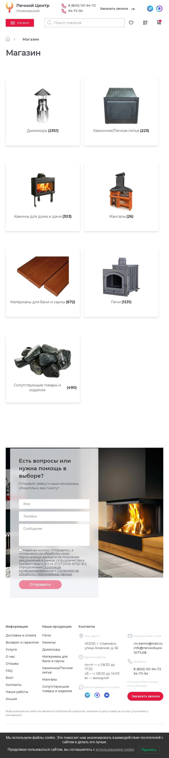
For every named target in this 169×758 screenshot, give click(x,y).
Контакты (13, 685)
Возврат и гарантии (22, 642)
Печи (46, 635)
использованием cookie (115, 749)
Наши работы (17, 692)
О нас (10, 657)
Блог (9, 678)
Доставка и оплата (21, 635)
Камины (48, 642)
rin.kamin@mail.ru (148, 644)
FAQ (9, 671)
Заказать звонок (114, 9)
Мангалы (49, 679)
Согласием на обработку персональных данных (49, 572)
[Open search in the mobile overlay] (85, 22)
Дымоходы (51, 649)
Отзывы (12, 664)
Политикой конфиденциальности (40, 569)
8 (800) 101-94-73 (82, 5)
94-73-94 (75, 11)
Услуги (11, 649)
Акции (11, 699)
